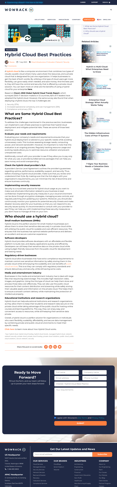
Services (52, 19)
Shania (11, 62)
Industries (64, 19)
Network (59, 62)
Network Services (39, 472)
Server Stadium (59, 467)
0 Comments (12, 66)
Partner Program (105, 483)
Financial (77, 472)
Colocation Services (39, 481)
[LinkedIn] (50, 347)
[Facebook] (46, 347)
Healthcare (78, 481)
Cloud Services (38, 464)
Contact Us (89, 19)
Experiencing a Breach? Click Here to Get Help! (25, 2)
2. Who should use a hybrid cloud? (94, 32)
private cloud (22, 336)
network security (11, 336)
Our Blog (102, 478)
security (31, 338)
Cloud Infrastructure (38, 62)
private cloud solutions (51, 336)
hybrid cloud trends (41, 334)
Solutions (40, 19)
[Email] (59, 347)
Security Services (38, 470)
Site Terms (82, 418)
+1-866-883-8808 (13, 469)
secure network (21, 338)
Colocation (51, 62)
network (69, 334)
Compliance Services (40, 483)
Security (66, 62)
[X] (55, 347)
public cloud (64, 336)
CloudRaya (57, 464)
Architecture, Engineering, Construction (78, 467)
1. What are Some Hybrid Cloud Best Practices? (96, 27)
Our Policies (103, 475)
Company (76, 19)
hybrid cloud (13, 334)
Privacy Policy (98, 418)
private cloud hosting (34, 336)
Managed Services (39, 467)
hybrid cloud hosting (26, 334)
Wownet (56, 470)
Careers (101, 486)
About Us (102, 464)
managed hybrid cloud (57, 334)
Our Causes (103, 472)
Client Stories (103, 481)
